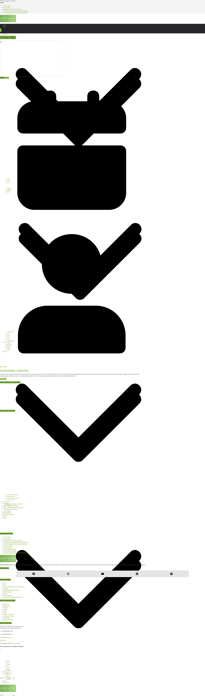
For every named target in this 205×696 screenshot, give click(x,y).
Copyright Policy (8, 620)
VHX (7, 675)
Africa (5, 583)
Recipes (6, 78)
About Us (6, 604)
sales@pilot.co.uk (6, 637)
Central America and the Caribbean (13, 586)
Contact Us (6, 618)
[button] (78, 668)
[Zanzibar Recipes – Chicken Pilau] (32, 76)
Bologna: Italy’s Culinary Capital (12, 9)
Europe (5, 588)
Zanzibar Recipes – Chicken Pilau (14, 370)
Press (5, 612)
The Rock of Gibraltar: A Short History (14, 553)
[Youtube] (102, 574)
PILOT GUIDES (15, 643)
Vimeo (8, 672)
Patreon (8, 677)
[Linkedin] (137, 574)
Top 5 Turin (6, 6)
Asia (4, 585)
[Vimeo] (171, 574)
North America (7, 592)
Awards (5, 607)
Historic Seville (7, 547)
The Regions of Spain (9, 551)
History (5, 609)
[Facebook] (33, 574)
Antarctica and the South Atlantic (13, 597)
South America (7, 595)
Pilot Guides (3, 366)
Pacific (5, 593)
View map (3, 640)
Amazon (8, 670)
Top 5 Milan (6, 7)
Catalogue (5, 673)
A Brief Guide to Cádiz (9, 549)
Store (4, 671)
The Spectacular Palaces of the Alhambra (15, 11)
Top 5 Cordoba (7, 546)
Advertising (6, 605)
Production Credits (8, 616)
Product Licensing (8, 614)
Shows (4, 24)
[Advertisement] (13, 398)
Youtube (9, 674)
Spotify (8, 679)
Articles (5, 26)
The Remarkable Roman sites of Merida (15, 13)
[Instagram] (68, 574)
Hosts (5, 611)
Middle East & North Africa (11, 590)
